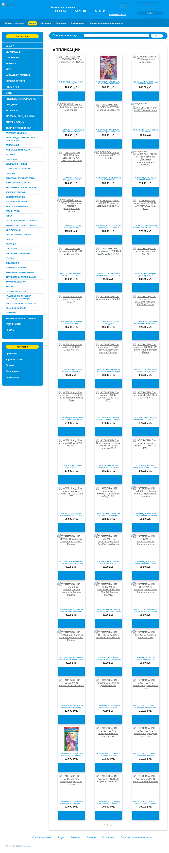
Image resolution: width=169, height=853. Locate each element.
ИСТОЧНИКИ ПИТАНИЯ (18, 75)
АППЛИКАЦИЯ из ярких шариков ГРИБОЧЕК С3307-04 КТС (71, 515)
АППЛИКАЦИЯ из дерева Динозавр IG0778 (145, 275)
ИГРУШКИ (11, 63)
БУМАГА (10, 46)
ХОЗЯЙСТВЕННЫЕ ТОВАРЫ (21, 318)
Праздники (11, 353)
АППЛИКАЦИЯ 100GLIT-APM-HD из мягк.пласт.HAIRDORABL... (71, 84)
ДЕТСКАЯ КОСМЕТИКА (16, 291)
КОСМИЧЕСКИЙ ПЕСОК (16, 202)
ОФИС (9, 93)
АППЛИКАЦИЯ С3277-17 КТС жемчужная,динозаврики (71, 754)
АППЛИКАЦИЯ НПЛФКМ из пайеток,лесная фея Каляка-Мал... (145, 611)
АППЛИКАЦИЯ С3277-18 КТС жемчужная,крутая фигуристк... (108, 755)
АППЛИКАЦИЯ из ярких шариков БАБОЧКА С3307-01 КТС (145, 467)
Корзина (125, 2)
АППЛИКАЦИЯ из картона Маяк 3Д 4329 (108, 323)
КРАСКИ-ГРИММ (13, 211)
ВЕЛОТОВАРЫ (13, 52)
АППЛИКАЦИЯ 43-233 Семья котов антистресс (145, 83)
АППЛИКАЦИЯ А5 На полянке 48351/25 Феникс (108, 179)
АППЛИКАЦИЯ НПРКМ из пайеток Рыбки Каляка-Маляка (108, 658)
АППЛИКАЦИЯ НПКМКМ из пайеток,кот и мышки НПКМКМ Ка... (108, 611)
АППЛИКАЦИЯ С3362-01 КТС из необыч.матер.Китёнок (145, 802)
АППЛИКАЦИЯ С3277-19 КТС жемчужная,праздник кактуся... (145, 755)
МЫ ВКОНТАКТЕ (117, 14)
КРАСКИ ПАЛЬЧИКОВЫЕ (17, 206)
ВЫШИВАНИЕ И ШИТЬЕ (16, 164)
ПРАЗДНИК (11, 104)
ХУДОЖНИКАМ (13, 324)
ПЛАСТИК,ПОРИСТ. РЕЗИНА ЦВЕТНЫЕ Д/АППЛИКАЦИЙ (18, 297)
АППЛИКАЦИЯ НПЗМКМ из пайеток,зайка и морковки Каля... (71, 611)
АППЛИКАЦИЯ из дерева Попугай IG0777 (71, 323)
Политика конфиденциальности (106, 23)
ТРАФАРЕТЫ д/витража (16, 268)
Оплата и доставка (14, 23)
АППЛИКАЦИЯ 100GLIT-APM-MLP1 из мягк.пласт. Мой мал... (108, 84)
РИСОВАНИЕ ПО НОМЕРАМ (18, 254)
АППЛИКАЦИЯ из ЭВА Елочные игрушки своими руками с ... (108, 467)
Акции (32, 23)
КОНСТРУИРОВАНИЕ (15, 197)
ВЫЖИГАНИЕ (12, 159)
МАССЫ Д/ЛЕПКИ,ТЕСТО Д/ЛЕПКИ (21, 220)
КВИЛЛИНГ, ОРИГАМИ (16, 192)
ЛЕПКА (9, 216)
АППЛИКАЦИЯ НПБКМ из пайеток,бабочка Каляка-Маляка (145, 563)
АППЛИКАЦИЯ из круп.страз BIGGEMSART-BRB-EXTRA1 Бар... (146, 323)
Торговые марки (14, 359)
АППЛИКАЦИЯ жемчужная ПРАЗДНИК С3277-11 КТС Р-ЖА (108, 275)
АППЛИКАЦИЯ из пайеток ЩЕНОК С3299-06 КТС (71, 370)
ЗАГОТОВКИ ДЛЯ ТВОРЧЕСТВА (20, 178)
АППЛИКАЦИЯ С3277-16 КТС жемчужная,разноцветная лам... (145, 707)
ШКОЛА (10, 330)
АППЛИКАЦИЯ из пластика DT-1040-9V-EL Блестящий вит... (71, 419)
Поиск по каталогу (64, 35)
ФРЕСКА (9, 286)
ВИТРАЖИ (10, 154)
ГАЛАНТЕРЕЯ (13, 57)
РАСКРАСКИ (12, 110)
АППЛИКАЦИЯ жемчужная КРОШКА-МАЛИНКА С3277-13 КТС (145, 227)
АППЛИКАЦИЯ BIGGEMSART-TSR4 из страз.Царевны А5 (108, 131)
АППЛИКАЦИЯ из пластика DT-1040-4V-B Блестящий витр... (145, 371)
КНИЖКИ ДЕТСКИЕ (16, 81)
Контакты (61, 23)
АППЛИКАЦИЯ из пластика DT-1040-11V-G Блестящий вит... (108, 371)
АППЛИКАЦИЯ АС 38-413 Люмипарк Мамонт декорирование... (71, 227)
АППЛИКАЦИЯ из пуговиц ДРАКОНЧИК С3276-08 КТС (145, 418)
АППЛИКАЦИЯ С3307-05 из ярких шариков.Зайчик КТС (108, 802)
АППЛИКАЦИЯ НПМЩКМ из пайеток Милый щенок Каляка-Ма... (71, 659)
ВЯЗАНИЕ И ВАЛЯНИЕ (16, 308)
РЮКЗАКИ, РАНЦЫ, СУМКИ (20, 116)
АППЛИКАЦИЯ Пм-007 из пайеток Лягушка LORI (145, 658)
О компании (77, 23)
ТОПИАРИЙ (11, 313)
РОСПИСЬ (10, 258)
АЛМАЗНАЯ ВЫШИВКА (16, 133)
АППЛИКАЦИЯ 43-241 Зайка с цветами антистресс (71, 131)
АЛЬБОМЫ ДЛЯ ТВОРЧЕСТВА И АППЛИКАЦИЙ (20, 139)
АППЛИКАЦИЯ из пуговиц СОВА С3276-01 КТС (71, 466)
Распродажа (12, 371)
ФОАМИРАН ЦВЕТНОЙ (16, 282)
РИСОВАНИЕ (11, 249)
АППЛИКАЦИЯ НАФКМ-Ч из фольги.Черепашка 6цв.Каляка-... (108, 563)
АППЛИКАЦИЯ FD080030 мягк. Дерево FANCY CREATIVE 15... (71, 179)
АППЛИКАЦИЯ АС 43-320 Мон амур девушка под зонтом (108, 227)
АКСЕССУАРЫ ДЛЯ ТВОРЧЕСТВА (21, 303)
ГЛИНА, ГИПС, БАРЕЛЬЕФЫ (18, 169)
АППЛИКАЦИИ (12, 145)
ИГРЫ (9, 69)
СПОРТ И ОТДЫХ (15, 122)
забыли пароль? (156, 21)
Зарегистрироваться (153, 18)
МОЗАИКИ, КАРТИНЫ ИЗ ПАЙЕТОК (22, 225)
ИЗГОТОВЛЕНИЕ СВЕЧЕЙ (17, 183)
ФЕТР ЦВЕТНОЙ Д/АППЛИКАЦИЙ (21, 277)
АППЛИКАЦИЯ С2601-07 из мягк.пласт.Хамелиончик (71, 706)
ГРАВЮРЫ (10, 173)
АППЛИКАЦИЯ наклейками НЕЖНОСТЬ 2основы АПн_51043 (108, 515)
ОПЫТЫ (9, 239)
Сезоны (10, 365)
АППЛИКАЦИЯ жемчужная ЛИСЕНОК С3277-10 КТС (71, 275)
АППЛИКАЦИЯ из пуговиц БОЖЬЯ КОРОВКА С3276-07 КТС (108, 419)
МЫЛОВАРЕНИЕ (13, 230)
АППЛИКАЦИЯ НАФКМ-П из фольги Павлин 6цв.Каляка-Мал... (71, 563)
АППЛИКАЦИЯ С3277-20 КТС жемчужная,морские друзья (71, 802)
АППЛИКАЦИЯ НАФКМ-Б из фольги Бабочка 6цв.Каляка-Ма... (145, 515)
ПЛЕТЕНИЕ (11, 244)
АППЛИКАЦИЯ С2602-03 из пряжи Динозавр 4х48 (108, 706)
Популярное (12, 377)
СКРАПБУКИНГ (12, 263)
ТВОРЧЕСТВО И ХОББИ (18, 128)
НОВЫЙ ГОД (12, 87)
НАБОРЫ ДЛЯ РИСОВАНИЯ (18, 235)
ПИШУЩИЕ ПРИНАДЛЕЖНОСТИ (22, 99)
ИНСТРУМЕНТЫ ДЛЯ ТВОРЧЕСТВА (22, 188)
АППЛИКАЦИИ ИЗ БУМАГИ (18, 150)
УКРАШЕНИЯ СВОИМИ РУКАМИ (20, 272)
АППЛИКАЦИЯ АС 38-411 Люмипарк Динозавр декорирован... (145, 179)
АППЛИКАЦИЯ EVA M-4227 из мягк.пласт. (145, 131)
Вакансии (46, 23)
